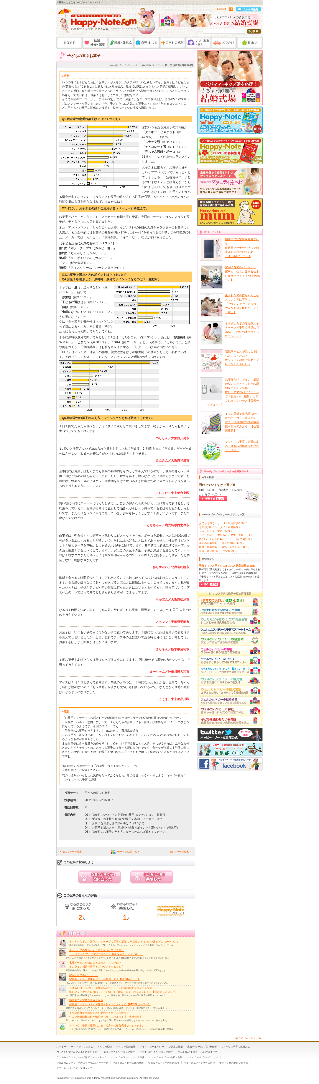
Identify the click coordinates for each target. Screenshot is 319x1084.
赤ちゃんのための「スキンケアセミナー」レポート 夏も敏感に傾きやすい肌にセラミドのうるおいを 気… (117, 958)
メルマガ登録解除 (125, 1046)
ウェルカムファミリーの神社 (199, 1062)
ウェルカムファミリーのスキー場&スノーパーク (82, 1062)
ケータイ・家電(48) (226, 527)
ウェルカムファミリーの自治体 (128, 1057)
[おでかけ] (224, 43)
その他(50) (205, 527)
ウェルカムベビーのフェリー (202, 1057)
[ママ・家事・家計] (198, 43)
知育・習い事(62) (209, 550)
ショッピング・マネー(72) (214, 531)
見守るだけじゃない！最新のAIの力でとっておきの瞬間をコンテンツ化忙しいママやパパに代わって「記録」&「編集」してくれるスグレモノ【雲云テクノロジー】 (233, 392)
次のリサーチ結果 (179, 851)
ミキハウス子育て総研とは (235, 1046)
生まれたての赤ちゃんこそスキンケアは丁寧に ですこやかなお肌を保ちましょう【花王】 (242, 304)
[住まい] (250, 43)
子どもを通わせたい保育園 (233, 1062)
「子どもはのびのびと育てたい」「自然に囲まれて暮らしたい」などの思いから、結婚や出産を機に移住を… (122, 1029)
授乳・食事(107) (208, 547)
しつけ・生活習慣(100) (231, 523)
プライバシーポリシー (152, 1046)
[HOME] (69, 43)
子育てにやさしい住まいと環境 (118, 1052)
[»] (256, 21)
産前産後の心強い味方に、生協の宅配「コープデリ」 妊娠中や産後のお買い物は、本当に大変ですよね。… (118, 970)
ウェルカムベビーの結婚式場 (163, 1062)
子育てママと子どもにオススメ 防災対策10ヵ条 (227, 565)
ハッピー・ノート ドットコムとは (74, 1046)
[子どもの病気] (172, 43)
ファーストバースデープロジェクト (75, 1068)
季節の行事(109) (208, 543)
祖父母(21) (229, 550)
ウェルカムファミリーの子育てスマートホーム (81, 1057)
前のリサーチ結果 (72, 851)
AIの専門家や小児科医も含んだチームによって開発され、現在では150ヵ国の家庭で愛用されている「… (116, 995)
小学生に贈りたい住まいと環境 (156, 1052)
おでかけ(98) (206, 523)
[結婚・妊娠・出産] (95, 43)
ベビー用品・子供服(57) (213, 535)
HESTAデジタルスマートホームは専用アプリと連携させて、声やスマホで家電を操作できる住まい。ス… (117, 983)
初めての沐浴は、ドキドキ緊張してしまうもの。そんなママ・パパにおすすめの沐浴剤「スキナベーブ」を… (122, 945)
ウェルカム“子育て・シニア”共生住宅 (197, 1052)
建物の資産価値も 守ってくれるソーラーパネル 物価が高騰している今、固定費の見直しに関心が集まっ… (117, 1008)
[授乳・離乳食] (121, 43)
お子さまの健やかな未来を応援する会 (76, 1052)
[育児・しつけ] (147, 43)
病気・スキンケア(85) (234, 547)
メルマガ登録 (104, 1046)
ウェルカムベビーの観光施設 (128, 1062)
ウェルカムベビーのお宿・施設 (166, 1057)
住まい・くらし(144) (211, 539)
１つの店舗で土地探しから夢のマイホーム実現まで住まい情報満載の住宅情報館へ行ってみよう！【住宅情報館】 (242, 422)
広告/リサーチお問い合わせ (202, 1046)
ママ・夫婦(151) (240, 535)
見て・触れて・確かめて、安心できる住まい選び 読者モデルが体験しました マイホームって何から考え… (117, 1020)
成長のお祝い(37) (232, 543)
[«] (163, 21)
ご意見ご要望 (175, 1046)
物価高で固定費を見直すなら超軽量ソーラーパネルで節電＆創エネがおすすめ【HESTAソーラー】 (242, 248)
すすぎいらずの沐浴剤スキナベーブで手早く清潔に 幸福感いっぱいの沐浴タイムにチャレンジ (124, 941)
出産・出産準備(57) (238, 539)
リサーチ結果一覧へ (128, 851)
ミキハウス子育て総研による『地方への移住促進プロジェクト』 (107, 1025)
